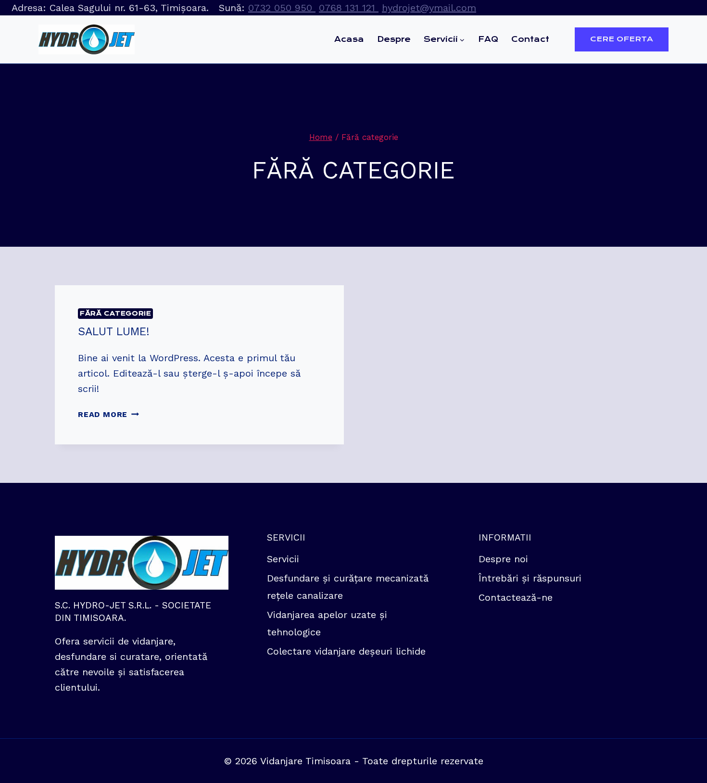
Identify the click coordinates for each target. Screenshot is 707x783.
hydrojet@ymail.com (429, 7)
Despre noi (503, 559)
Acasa (349, 39)
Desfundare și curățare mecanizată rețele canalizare (348, 586)
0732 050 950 (282, 7)
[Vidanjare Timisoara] (86, 39)
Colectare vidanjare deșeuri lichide (346, 651)
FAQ (488, 39)
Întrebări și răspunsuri (530, 578)
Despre (394, 39)
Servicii (283, 559)
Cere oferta (621, 39)
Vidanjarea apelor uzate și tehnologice (327, 623)
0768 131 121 (349, 7)
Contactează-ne (516, 597)
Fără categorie (115, 313)
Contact (530, 39)
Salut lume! (114, 331)
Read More (108, 414)
